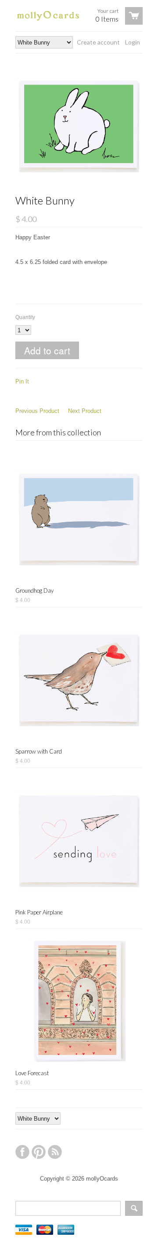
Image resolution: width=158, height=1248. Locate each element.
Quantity (25, 317)
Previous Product (37, 411)
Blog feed (55, 1152)
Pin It (22, 381)
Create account (98, 42)
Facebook (22, 1152)
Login (132, 42)
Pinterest (39, 1152)
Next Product (84, 411)
